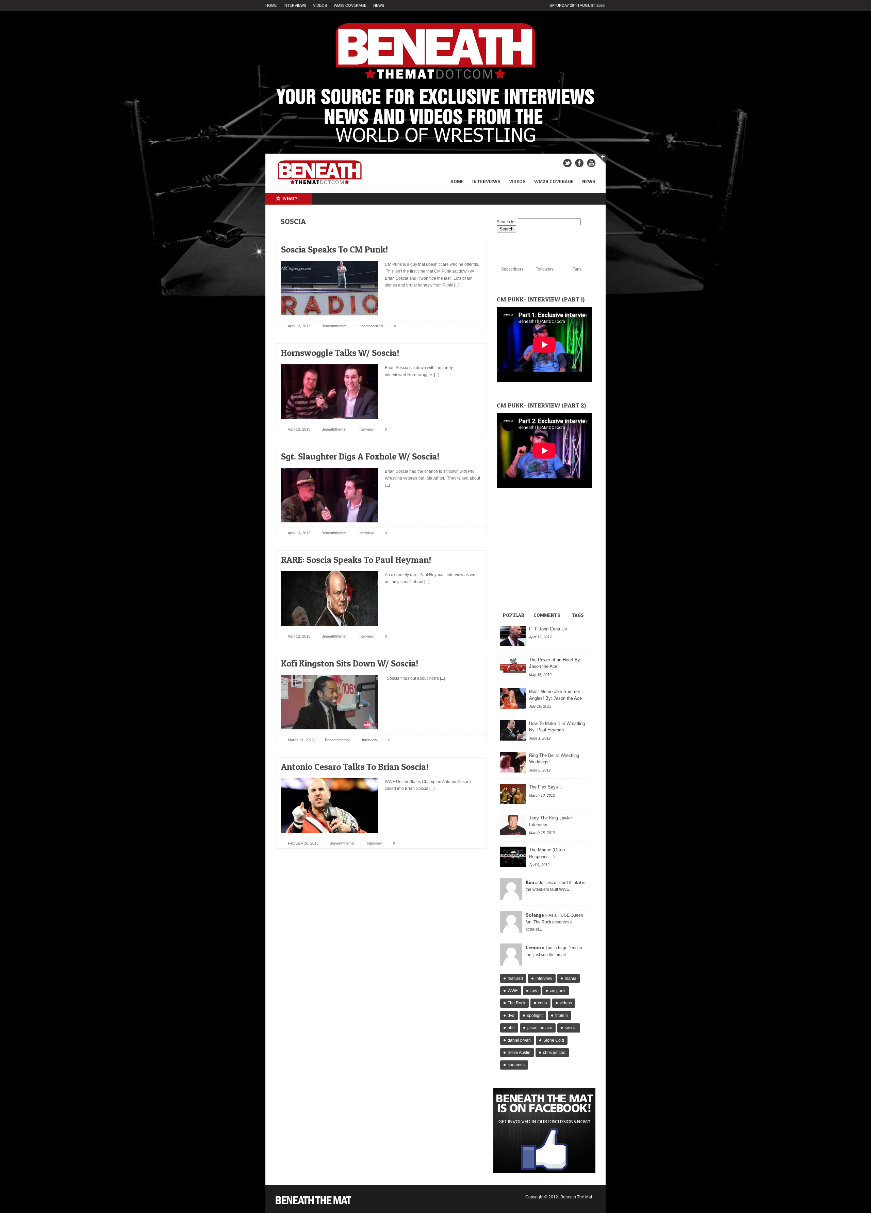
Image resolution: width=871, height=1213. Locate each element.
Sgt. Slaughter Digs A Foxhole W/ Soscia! (360, 456)
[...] (456, 285)
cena (542, 1003)
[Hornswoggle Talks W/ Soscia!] (470, 351)
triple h (561, 1015)
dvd (511, 1015)
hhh (511, 1027)
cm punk (557, 990)
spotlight (535, 1015)
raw (533, 990)
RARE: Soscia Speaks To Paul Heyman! (356, 559)
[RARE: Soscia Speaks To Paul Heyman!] (470, 558)
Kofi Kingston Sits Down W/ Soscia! (349, 663)
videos (566, 1003)
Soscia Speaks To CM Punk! (334, 249)
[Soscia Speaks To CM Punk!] (470, 247)
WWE (513, 990)
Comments (546, 615)
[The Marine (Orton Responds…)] (513, 857)
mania (570, 978)
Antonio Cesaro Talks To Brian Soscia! (354, 766)
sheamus (516, 1064)
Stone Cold (553, 1040)
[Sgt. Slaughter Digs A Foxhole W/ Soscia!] (470, 454)
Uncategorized (371, 326)
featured (515, 978)
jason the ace (539, 1027)
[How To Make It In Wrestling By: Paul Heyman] (513, 730)
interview (544, 978)
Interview (366, 429)
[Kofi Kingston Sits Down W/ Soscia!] (470, 661)
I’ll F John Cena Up (548, 628)
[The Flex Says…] (513, 794)
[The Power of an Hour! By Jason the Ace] (513, 667)
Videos (320, 5)
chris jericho (554, 1052)
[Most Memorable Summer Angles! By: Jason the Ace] (513, 698)
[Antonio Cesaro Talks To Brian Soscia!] (470, 765)
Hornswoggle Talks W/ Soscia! (340, 352)
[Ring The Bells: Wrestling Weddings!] (513, 762)
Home (271, 5)
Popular (513, 615)
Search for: (507, 222)
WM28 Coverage (350, 5)
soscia (571, 1027)
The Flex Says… (545, 787)
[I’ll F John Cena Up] (513, 636)
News (378, 5)
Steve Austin (519, 1052)
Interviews (294, 5)
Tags (578, 615)
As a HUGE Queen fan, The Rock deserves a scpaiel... (554, 922)
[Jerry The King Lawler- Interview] (513, 825)
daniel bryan (519, 1040)
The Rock (516, 1003)
